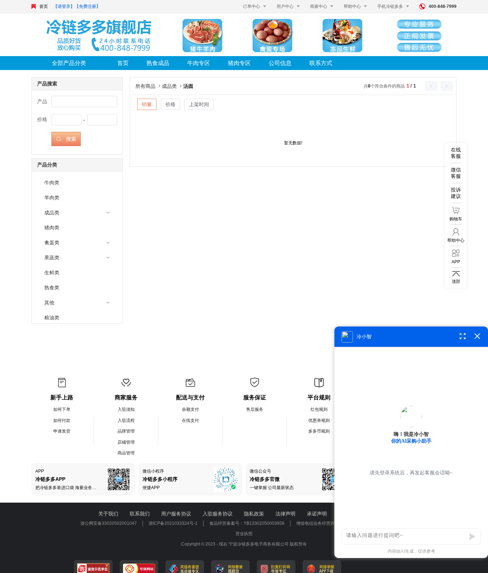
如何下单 (61, 409)
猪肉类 (51, 227)
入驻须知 (126, 409)
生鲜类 (51, 272)
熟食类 (51, 287)
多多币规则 (319, 431)
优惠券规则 (319, 420)
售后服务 (254, 409)
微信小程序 (153, 471)
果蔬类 (51, 257)
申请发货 (61, 431)
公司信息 (280, 63)
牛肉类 (51, 182)
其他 (49, 302)
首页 (43, 6)
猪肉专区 (239, 63)
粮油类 (51, 317)
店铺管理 (126, 442)
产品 (42, 101)
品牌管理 (126, 431)
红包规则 (319, 409)
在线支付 (190, 420)
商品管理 (126, 452)
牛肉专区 (198, 63)
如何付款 (61, 420)
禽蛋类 (51, 242)
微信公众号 (260, 471)
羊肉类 (51, 197)
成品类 (51, 212)
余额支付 (190, 409)
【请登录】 (64, 6)
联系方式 (320, 63)
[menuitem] (77, 182)
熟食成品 (157, 63)
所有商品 (148, 86)
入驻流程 (126, 420)
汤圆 (188, 86)
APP (39, 471)
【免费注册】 (87, 6)
